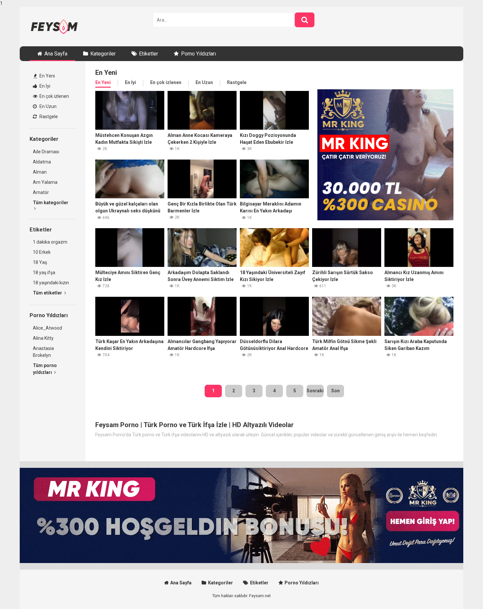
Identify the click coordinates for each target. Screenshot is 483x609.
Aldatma (42, 161)
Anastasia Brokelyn (43, 352)
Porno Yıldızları (198, 54)
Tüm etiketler (48, 292)
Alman (40, 172)
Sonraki (315, 390)
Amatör (41, 192)
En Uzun (47, 106)
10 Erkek (42, 252)
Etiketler (148, 54)
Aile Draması (46, 151)
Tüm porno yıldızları (45, 369)
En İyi (44, 86)
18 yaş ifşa (44, 272)
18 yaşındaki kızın (51, 282)
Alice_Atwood (47, 328)
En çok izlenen (53, 96)
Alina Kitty (43, 338)
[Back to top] (461, 590)
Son (335, 390)
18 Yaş (40, 262)
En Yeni (46, 75)
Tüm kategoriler (50, 202)
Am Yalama (45, 182)
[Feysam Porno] (54, 26)
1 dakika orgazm (50, 242)
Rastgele (48, 116)
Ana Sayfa (55, 54)
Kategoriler (103, 54)
